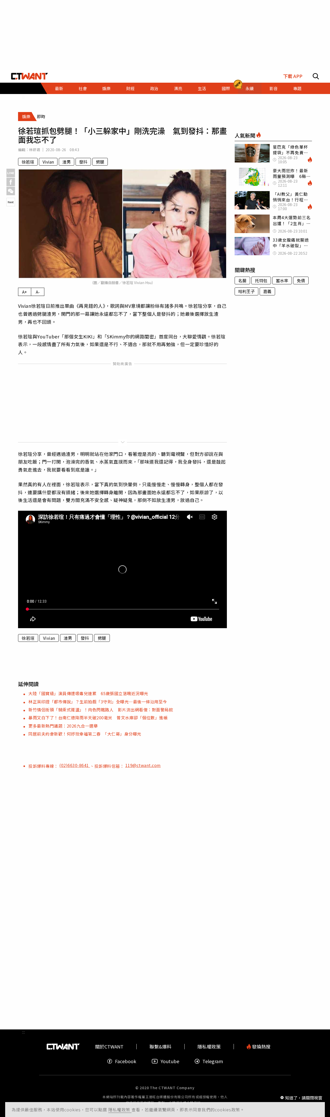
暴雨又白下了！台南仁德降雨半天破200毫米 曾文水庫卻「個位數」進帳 (98, 717)
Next (11, 202)
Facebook (125, 1061)
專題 (297, 88)
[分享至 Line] (10, 173)
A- (38, 292)
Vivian (48, 162)
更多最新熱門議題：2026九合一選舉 (63, 726)
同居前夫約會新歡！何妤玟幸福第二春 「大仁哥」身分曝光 (84, 734)
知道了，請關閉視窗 (303, 1097)
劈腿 (100, 162)
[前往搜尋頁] (316, 76)
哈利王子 (246, 291)
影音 (273, 88)
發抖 (83, 162)
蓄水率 (282, 280)
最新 (59, 88)
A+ (24, 292)
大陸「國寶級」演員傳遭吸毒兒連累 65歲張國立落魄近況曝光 (88, 693)
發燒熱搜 (260, 1046)
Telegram (212, 1061)
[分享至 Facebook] (10, 182)
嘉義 (267, 291)
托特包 (261, 280)
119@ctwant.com (143, 765)
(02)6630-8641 (74, 765)
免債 (301, 280)
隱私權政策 (119, 1109)
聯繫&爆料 (160, 1046)
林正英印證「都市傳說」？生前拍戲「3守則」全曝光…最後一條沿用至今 (97, 701)
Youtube (170, 1061)
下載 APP (292, 76)
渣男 (66, 162)
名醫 (242, 280)
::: (23, 96)
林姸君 (34, 149)
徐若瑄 (28, 162)
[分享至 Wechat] (10, 191)
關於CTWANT (109, 1046)
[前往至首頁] (29, 76)
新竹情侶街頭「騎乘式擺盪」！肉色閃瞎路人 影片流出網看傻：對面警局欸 (100, 709)
